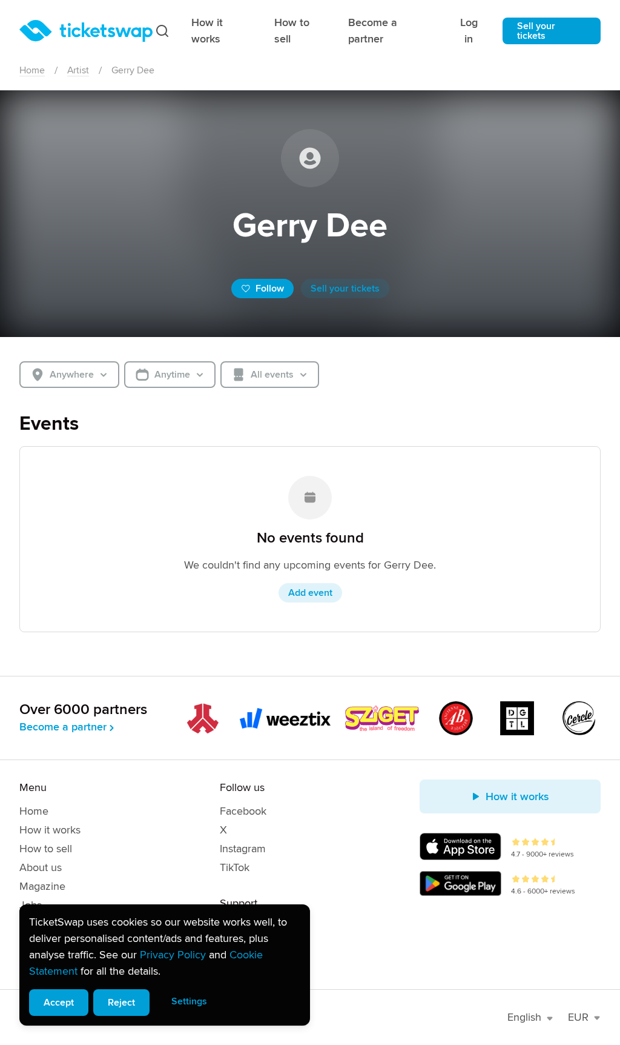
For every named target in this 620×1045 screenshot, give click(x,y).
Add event (310, 593)
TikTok (234, 867)
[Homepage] (86, 31)
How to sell (291, 30)
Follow (270, 288)
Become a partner (372, 30)
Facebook (243, 811)
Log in (469, 30)
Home (32, 70)
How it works (207, 30)
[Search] (162, 31)
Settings (189, 1001)
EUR (578, 1017)
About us (40, 867)
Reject (121, 1003)
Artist (78, 70)
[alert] (164, 965)
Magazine (42, 886)
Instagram (243, 848)
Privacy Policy (173, 954)
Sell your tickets (536, 31)
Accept (59, 1003)
